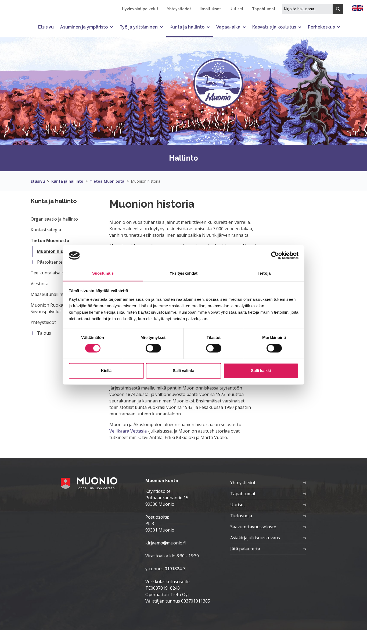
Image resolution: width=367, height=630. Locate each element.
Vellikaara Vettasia (128, 431)
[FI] (357, 7)
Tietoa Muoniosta (107, 181)
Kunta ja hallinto (187, 27)
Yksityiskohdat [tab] (183, 273)
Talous (44, 333)
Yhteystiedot (179, 9)
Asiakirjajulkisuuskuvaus (255, 538)
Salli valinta (183, 370)
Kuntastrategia (46, 230)
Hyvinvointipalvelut (140, 9)
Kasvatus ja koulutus (274, 27)
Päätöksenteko (52, 262)
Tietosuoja (241, 516)
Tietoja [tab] (264, 273)
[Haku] (338, 9)
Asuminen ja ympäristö (84, 27)
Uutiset (236, 9)
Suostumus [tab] (103, 273)
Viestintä (39, 283)
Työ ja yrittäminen (139, 27)
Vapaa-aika (228, 27)
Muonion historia (145, 181)
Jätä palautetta (245, 549)
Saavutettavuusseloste (253, 527)
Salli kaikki (261, 370)
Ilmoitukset (210, 9)
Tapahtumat (263, 9)
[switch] (153, 348)
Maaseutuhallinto (48, 294)
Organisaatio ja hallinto (54, 219)
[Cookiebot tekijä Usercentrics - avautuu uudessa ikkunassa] (274, 256)
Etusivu (46, 27)
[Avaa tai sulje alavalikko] (112, 27)
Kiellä (106, 370)
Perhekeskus (321, 27)
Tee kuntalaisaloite (50, 273)
